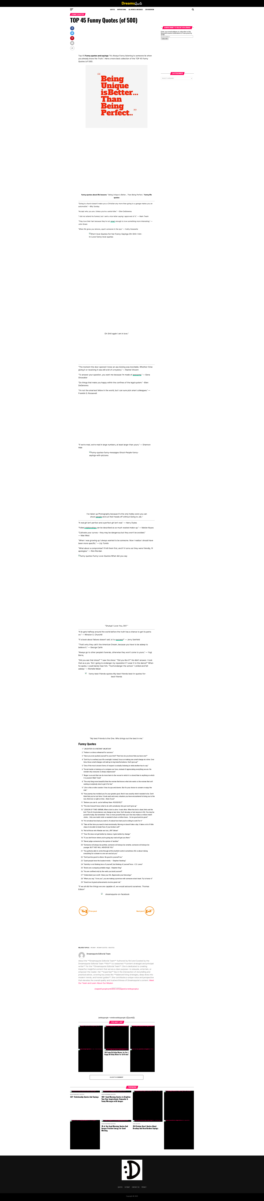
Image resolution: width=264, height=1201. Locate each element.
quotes (111, 947)
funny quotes (102, 947)
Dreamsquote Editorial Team (98, 954)
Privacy (143, 1187)
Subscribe (165, 38)
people (99, 517)
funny (93, 947)
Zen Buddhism (149, 9)
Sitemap (127, 1187)
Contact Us (135, 1187)
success (119, 640)
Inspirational (121, 9)
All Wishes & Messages (136, 9)
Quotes (112, 9)
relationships (90, 528)
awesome (137, 375)
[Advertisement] (116, 40)
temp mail (132, 1198)
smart (113, 221)
